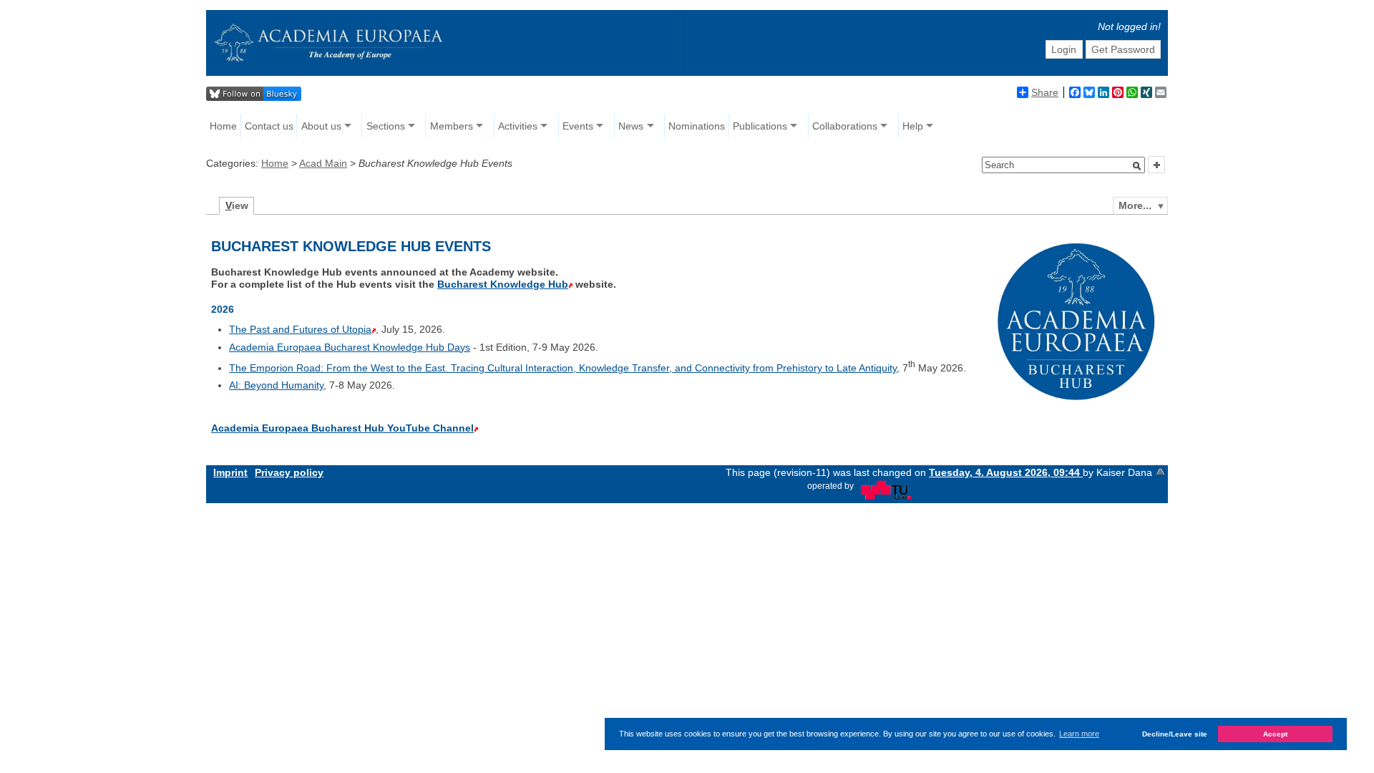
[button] (1137, 166)
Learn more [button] (1079, 733)
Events (577, 126)
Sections (385, 126)
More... (1135, 205)
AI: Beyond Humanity (276, 385)
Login (1063, 49)
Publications (760, 126)
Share (1044, 92)
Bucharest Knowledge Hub (502, 284)
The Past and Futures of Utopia (300, 329)
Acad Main (323, 163)
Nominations (696, 126)
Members (451, 126)
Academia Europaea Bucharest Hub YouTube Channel (342, 428)
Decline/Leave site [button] (1174, 734)
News (630, 126)
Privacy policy (289, 472)
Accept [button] (1275, 734)
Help (912, 126)
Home (223, 126)
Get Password (1123, 49)
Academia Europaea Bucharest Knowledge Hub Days (349, 347)
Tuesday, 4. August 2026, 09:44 (1006, 472)
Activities (517, 126)
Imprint (230, 472)
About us (321, 126)
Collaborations (844, 126)
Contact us (269, 126)
